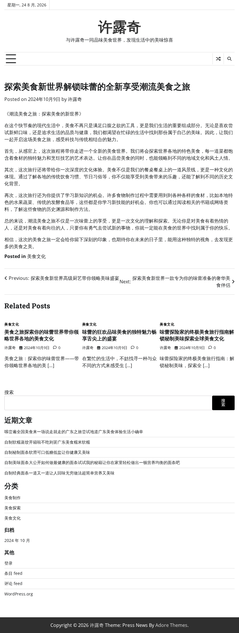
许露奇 (119, 27)
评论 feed (13, 583)
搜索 (9, 392)
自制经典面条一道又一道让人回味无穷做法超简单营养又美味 (59, 473)
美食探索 (12, 508)
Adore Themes (171, 625)
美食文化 (36, 256)
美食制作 (12, 497)
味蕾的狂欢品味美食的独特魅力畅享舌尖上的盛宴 (119, 335)
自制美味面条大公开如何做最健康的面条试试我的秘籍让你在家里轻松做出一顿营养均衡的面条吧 (92, 462)
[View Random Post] (218, 58)
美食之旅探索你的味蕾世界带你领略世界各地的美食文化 (41, 335)
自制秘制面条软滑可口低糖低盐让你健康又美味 (47, 452)
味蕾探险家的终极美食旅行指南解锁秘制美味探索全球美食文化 (197, 335)
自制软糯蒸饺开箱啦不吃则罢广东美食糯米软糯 (47, 442)
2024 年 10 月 (17, 540)
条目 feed (13, 573)
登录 (8, 563)
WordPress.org (18, 594)
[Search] (229, 58)
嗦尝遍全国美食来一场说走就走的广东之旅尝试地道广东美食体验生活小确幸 (73, 431)
